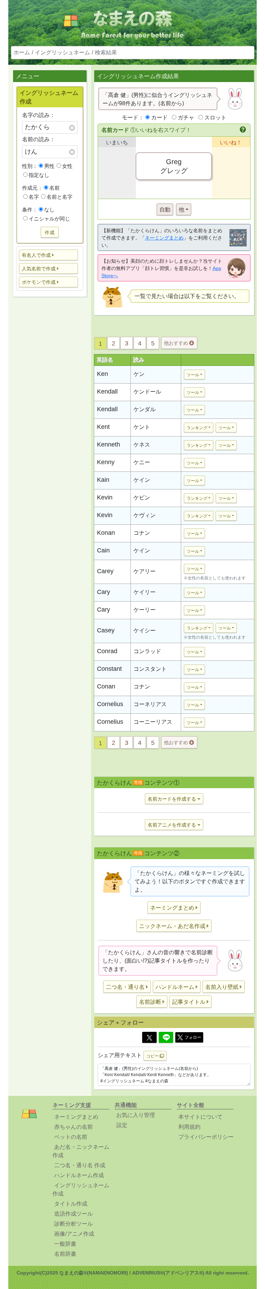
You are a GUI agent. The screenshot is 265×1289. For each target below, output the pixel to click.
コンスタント (150, 669)
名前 (54, 188)
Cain (103, 550)
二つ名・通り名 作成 (79, 1165)
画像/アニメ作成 (74, 1234)
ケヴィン (145, 515)
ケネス (142, 445)
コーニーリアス (153, 722)
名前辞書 (65, 1254)
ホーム (21, 52)
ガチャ (186, 117)
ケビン (142, 498)
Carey (105, 571)
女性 (67, 166)
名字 (34, 197)
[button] (48, 255)
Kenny (106, 462)
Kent (103, 426)
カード (159, 117)
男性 (49, 166)
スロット (215, 117)
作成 (49, 232)
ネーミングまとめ (164, 238)
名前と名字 (59, 197)
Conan (106, 686)
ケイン (142, 480)
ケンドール (147, 392)
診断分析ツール (73, 1224)
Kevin (104, 497)
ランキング (197, 427)
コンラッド (147, 651)
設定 (121, 1125)
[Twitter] (149, 1037)
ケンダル (145, 409)
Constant (109, 668)
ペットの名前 (70, 1137)
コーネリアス (150, 704)
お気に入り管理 (135, 1115)
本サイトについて (200, 1117)
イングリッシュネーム (62, 52)
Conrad (107, 651)
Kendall (107, 391)
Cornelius (110, 704)
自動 (164, 210)
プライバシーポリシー (206, 1137)
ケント (142, 427)
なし (49, 210)
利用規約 (189, 1127)
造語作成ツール (73, 1214)
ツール (193, 374)
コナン (142, 533)
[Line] (166, 1037)
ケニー (142, 462)
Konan (106, 532)
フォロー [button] (193, 1037)
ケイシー (145, 630)
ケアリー (145, 571)
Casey (106, 630)
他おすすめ (176, 343)
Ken (102, 373)
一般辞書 (65, 1244)
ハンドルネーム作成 (79, 1175)
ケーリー (145, 610)
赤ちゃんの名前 (73, 1127)
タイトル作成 (70, 1204)
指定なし (39, 175)
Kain (103, 479)
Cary (103, 591)
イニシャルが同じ (49, 219)
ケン (139, 374)
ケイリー (145, 592)
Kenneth (108, 444)
